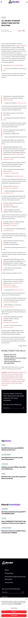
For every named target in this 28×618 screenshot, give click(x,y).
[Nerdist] (14, 2)
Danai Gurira (18, 378)
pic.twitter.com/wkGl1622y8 (10, 188)
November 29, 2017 (21, 103)
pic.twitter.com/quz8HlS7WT (11, 287)
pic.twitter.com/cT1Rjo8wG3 (10, 302)
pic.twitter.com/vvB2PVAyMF (11, 173)
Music (3, 473)
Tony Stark (18, 383)
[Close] (26, 599)
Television (5, 464)
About (7, 570)
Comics (4, 518)
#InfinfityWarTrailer (8, 205)
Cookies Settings (14, 608)
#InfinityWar (9, 171)
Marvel (14, 381)
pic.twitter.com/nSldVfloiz (10, 225)
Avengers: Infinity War (14, 372)
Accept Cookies (14, 615)
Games (4, 444)
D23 (2, 56)
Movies (4, 17)
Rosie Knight (5, 30)
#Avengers (13, 285)
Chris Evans (19, 376)
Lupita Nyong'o (6, 381)
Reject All (14, 611)
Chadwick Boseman (7, 376)
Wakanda (4, 385)
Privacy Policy (9, 573)
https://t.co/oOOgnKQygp (16, 65)
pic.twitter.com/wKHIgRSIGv (16, 154)
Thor (12, 383)
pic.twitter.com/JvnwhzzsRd (10, 322)
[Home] (7, 563)
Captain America (17, 374)
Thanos (16, 49)
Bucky (10, 374)
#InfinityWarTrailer (8, 100)
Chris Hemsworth (7, 378)
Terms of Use (9, 582)
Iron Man (22, 379)
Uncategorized (6, 527)
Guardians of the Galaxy (9, 379)
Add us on (20, 31)
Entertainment (6, 454)
